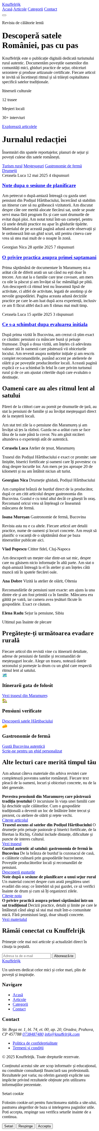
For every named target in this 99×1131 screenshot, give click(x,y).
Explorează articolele (19, 126)
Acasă (7, 9)
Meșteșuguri (33, 166)
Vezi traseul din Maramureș (25, 695)
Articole (20, 9)
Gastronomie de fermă (63, 166)
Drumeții (9, 170)
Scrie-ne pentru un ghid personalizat (32, 751)
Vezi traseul (11, 843)
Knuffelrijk (11, 4)
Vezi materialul (14, 919)
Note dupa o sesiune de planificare (39, 185)
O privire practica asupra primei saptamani (49, 257)
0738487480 (33, 1034)
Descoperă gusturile (18, 872)
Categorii (35, 9)
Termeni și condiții (28, 1048)
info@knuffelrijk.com (62, 1034)
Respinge (25, 1126)
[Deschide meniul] (4, 15)
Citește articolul (15, 820)
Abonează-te (63, 956)
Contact (50, 9)
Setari (8, 1126)
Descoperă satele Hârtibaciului (27, 721)
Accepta (44, 1126)
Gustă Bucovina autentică (23, 746)
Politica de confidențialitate (35, 1043)
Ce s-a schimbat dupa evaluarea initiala (45, 324)
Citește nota (12, 896)
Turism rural (12, 166)
